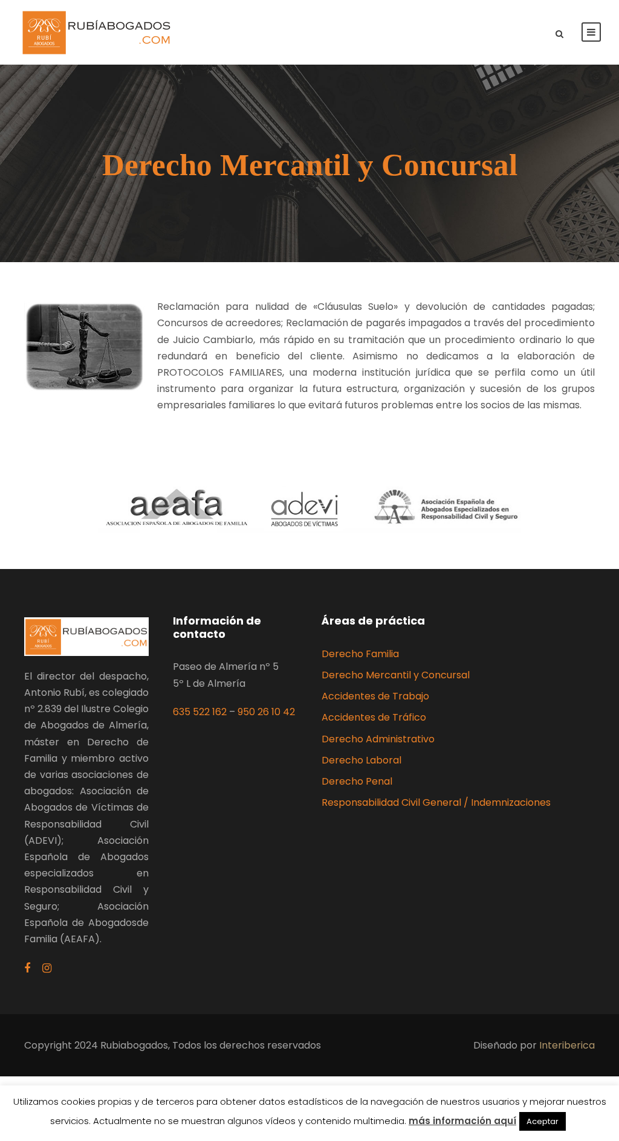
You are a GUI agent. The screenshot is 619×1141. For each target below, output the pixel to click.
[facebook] (27, 968)
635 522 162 (200, 712)
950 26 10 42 (266, 712)
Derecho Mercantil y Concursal (396, 675)
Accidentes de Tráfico (374, 717)
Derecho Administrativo (378, 739)
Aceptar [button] (543, 1121)
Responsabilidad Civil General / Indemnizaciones (436, 802)
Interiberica (567, 1045)
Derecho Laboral (361, 760)
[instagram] (46, 968)
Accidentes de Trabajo (375, 696)
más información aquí (462, 1120)
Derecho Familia (360, 654)
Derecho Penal (357, 781)
